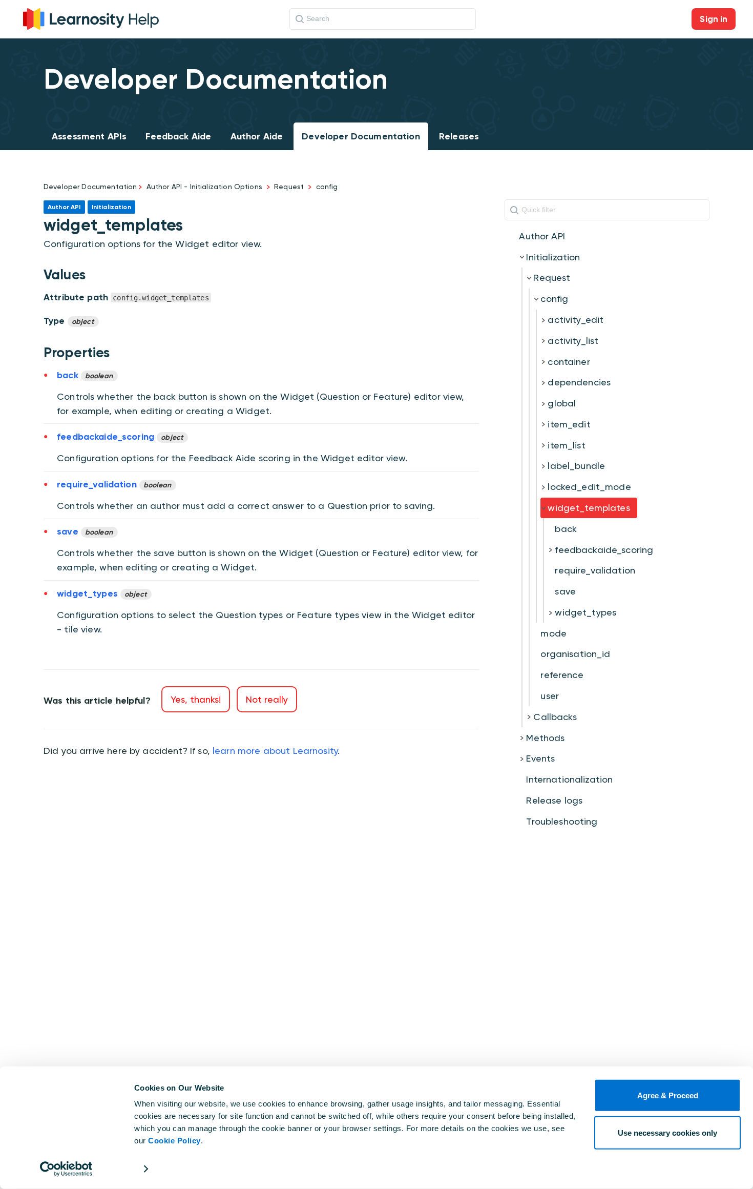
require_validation (595, 570)
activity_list (573, 340)
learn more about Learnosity (275, 750)
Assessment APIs (89, 136)
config (327, 186)
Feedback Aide (178, 136)
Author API (542, 236)
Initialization (553, 257)
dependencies (579, 382)
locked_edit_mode (589, 486)
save (565, 591)
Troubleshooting (561, 821)
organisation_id (575, 653)
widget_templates (589, 507)
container (569, 361)
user (549, 695)
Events (540, 758)
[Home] (91, 17)
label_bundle (576, 465)
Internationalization (569, 779)
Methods (545, 737)
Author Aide (257, 136)
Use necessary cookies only (667, 1132)
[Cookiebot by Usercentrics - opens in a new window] (66, 1169)
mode (553, 633)
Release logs (554, 800)
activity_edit (575, 319)
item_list (566, 445)
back (566, 528)
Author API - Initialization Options (204, 186)
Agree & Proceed (667, 1095)
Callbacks (554, 716)
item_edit (569, 424)
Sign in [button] (713, 19)
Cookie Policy (174, 1140)
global (562, 403)
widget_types (585, 612)
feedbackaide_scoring (604, 549)
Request (289, 186)
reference (561, 674)
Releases (459, 136)
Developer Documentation (361, 136)
